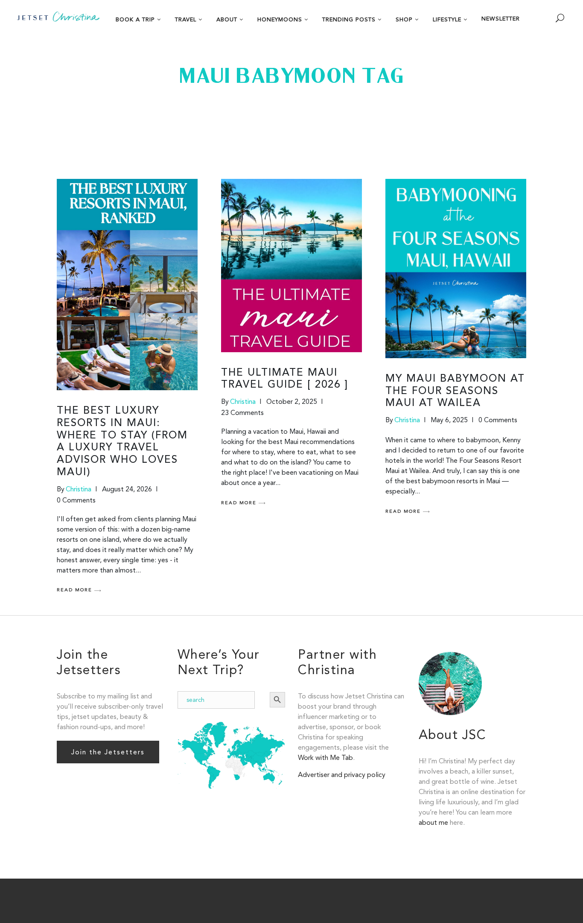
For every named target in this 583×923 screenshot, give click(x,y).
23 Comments (242, 413)
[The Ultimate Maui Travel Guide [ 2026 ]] (291, 265)
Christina (78, 489)
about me (433, 822)
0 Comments (76, 500)
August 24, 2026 (127, 489)
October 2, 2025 (291, 401)
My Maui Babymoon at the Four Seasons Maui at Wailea (455, 391)
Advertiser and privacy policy (341, 775)
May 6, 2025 (449, 420)
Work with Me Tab (325, 758)
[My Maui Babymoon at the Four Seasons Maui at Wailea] (455, 268)
